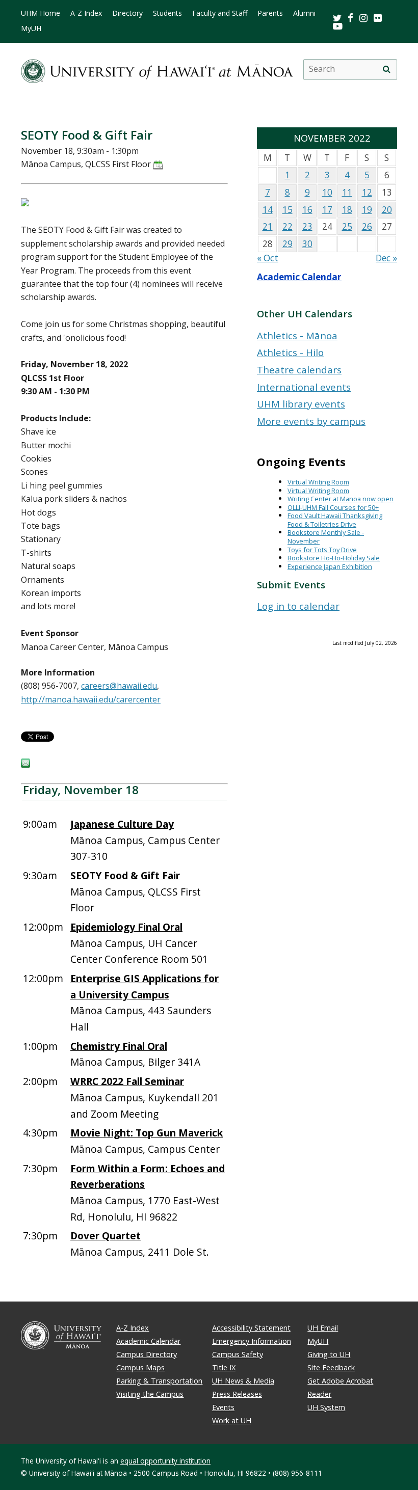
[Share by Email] (25, 764)
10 (327, 192)
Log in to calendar (298, 606)
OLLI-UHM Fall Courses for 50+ (333, 507)
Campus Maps (140, 1367)
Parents (270, 13)
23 (307, 226)
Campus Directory (146, 1354)
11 (347, 192)
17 (327, 209)
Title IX (224, 1367)
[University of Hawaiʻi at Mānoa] (157, 69)
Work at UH (231, 1420)
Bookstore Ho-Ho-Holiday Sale (334, 557)
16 (307, 209)
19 (367, 209)
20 (387, 209)
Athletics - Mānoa (297, 335)
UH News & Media (243, 1381)
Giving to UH (328, 1354)
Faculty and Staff (219, 13)
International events (304, 387)
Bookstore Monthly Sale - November (326, 537)
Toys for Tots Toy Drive (322, 549)
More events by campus (311, 421)
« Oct (267, 258)
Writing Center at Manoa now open (341, 498)
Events (223, 1407)
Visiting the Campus (150, 1394)
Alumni (304, 13)
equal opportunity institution (165, 1461)
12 (367, 192)
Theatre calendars (299, 369)
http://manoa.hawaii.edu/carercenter (91, 699)
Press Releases (237, 1394)
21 (268, 226)
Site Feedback (331, 1367)
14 (268, 209)
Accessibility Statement (251, 1328)
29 (287, 244)
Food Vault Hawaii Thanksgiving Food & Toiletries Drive (335, 520)
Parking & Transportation (159, 1381)
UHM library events (301, 403)
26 (367, 226)
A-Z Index (86, 13)
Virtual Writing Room (318, 481)
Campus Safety (237, 1354)
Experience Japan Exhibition (330, 566)
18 (347, 209)
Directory (127, 13)
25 (347, 226)
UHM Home (40, 13)
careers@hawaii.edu (119, 685)
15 (287, 209)
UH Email (322, 1328)
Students (167, 13)
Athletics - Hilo (290, 352)
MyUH (31, 28)
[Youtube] (338, 26)
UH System (326, 1407)
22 (287, 226)
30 (307, 244)
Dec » (386, 258)
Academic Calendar (299, 277)
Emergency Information (251, 1341)
